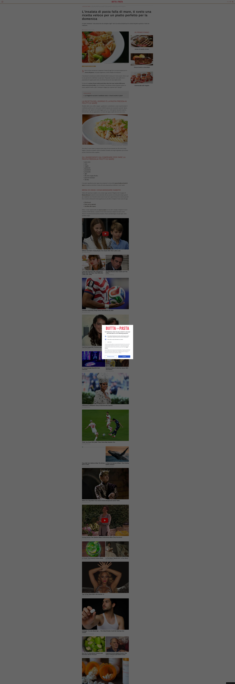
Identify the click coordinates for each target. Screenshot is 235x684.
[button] (117, 342)
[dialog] (117, 342)
